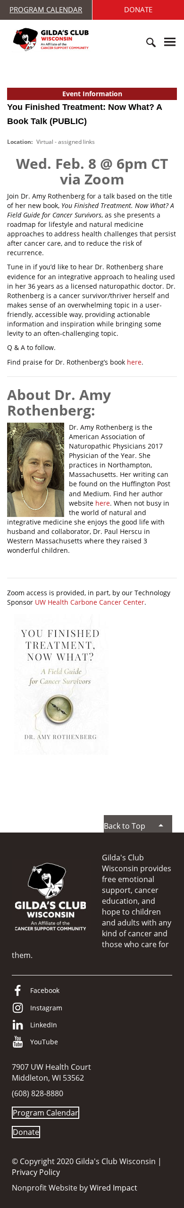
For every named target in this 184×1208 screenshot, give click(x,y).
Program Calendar (45, 9)
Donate (26, 1132)
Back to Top (124, 826)
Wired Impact (113, 1188)
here (134, 362)
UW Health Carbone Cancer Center (89, 602)
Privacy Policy (36, 1172)
